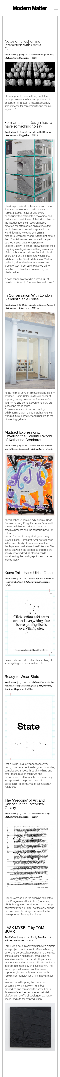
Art (7, 57)
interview (24, 308)
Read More (10, 54)
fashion (9, 689)
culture (14, 57)
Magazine (24, 57)
